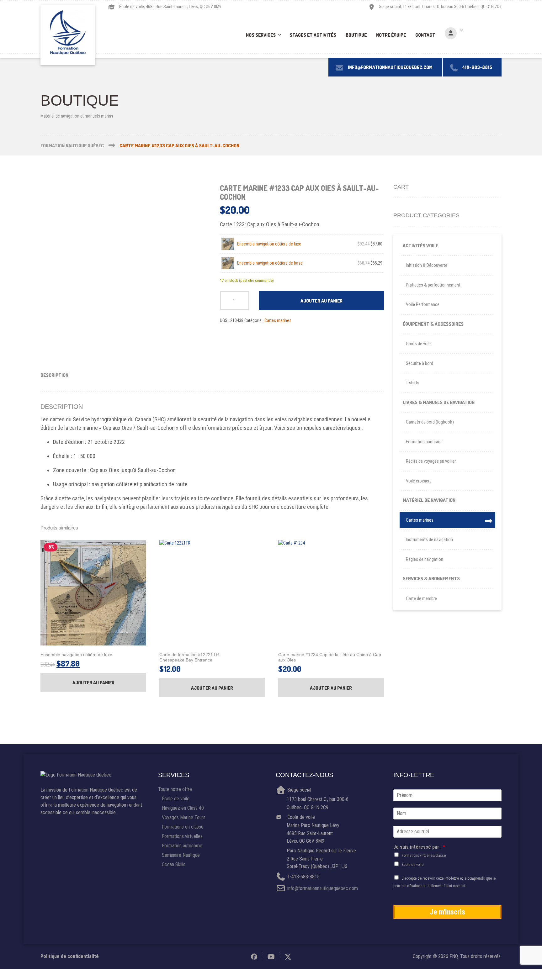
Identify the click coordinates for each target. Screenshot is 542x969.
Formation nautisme (424, 442)
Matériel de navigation (429, 500)
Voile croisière (419, 481)
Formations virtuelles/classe (424, 855)
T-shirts (412, 383)
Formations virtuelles (182, 836)
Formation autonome (182, 846)
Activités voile (420, 246)
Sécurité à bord (419, 363)
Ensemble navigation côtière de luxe (269, 243)
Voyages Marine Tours (183, 817)
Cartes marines (277, 320)
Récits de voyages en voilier (431, 461)
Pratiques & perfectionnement (433, 285)
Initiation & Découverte (426, 265)
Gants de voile (419, 343)
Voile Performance (422, 304)
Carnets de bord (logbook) (430, 422)
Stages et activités (313, 35)
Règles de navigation (424, 559)
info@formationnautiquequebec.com (322, 889)
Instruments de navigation (429, 539)
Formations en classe (183, 827)
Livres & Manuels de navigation (439, 402)
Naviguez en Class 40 (183, 808)
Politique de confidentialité (69, 956)
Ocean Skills (173, 864)
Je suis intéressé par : (419, 847)
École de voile (175, 799)
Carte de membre (421, 598)
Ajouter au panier (321, 301)
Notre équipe (391, 35)
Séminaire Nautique (181, 855)
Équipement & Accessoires (433, 324)
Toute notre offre (175, 789)
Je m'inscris (447, 912)
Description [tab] (54, 375)
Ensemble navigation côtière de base (270, 263)
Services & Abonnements (431, 579)
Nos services (261, 35)
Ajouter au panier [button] (93, 683)
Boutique (356, 35)
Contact (425, 35)
